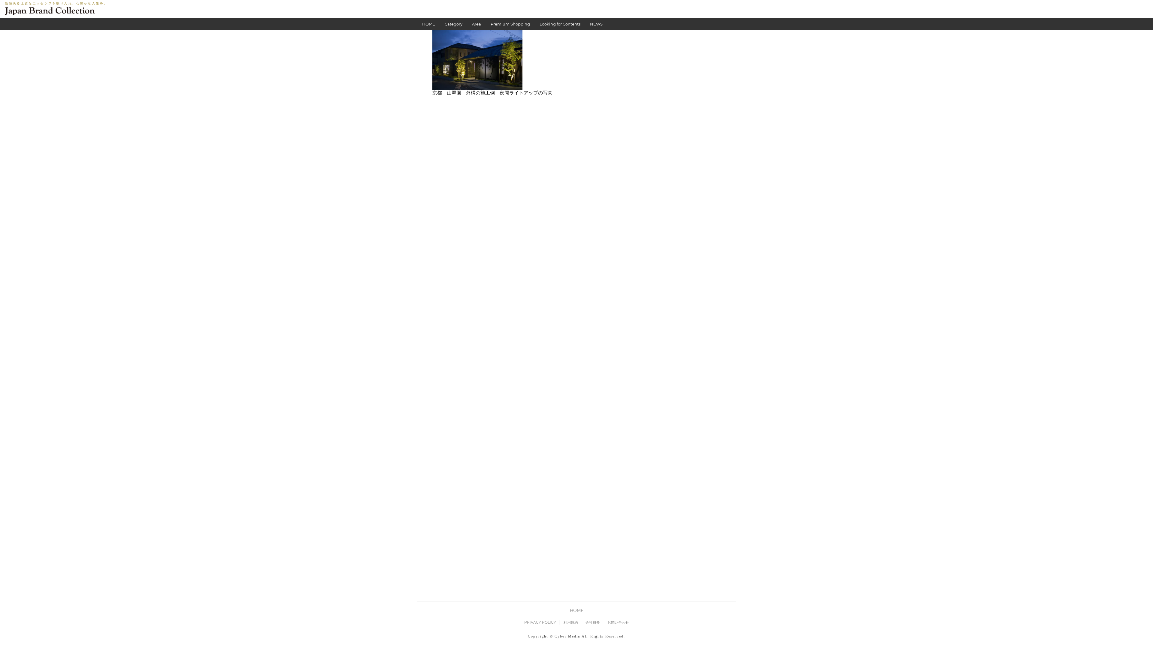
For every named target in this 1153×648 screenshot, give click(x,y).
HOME (428, 24)
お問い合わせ (618, 622)
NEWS (596, 24)
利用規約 (571, 622)
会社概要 (593, 622)
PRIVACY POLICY (540, 622)
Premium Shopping (510, 24)
